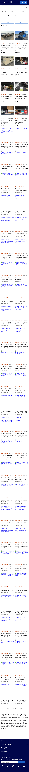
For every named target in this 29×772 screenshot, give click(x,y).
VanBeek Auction (25, 69)
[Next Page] (21, 709)
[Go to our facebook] (2, 766)
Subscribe (21, 762)
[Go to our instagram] (13, 766)
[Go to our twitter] (8, 766)
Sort (21, 22)
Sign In (24, 2)
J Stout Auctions (11, 43)
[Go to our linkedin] (19, 766)
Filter (7, 22)
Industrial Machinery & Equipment (9, 11)
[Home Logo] (8, 2)
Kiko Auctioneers (11, 142)
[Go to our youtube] (24, 766)
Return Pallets (22, 11)
